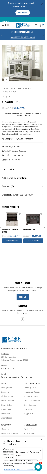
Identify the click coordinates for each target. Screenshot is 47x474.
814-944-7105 (7, 368)
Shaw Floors (6, 418)
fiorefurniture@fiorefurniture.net (17, 377)
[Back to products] (6, 96)
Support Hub (29, 413)
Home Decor (6, 409)
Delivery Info (30, 387)
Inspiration (30, 425)
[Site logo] (22, 25)
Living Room (6, 387)
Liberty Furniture (15, 155)
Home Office (6, 405)
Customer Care (32, 383)
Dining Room (24, 88)
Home (5, 88)
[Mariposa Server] (33, 219)
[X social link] (12, 159)
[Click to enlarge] (6, 79)
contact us (26, 129)
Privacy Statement (32, 400)
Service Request (31, 396)
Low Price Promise (9, 433)
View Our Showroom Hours (14, 348)
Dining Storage (9, 91)
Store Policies (30, 405)
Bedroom (5, 392)
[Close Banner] (42, 4)
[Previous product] (3, 96)
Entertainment (7, 400)
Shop (13, 88)
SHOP (3, 383)
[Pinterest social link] (19, 159)
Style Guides (29, 433)
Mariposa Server (29, 229)
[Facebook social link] (41, 19)
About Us (6, 425)
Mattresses (6, 413)
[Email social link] (16, 159)
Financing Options (32, 392)
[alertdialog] (22, 8)
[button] (43, 34)
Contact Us (28, 409)
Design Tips (29, 429)
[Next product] (9, 96)
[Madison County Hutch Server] (12, 219)
